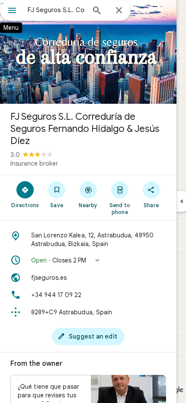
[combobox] (56, 10)
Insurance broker (34, 163)
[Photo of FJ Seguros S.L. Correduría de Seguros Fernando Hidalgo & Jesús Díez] (88, 52)
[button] (88, 260)
